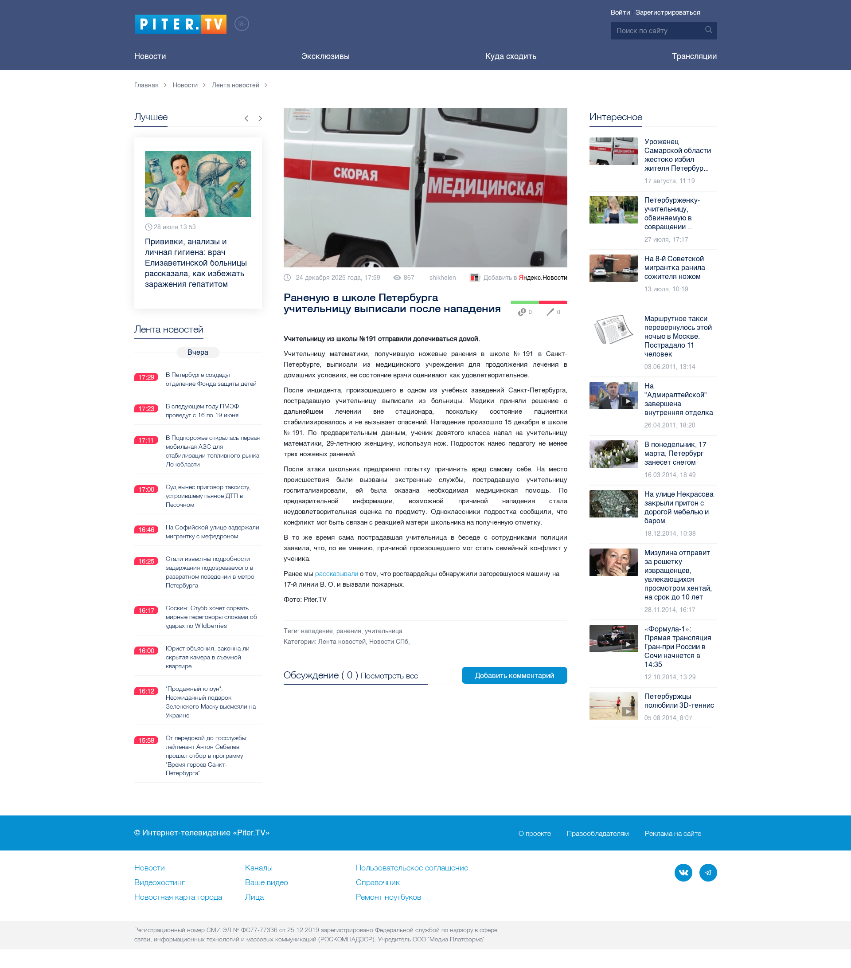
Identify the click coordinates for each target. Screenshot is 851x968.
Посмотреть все (389, 675)
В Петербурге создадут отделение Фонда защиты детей (211, 379)
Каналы (259, 868)
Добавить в (525, 278)
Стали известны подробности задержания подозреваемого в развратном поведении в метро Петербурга (210, 572)
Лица (254, 897)
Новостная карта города (178, 897)
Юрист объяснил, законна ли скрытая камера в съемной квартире (208, 657)
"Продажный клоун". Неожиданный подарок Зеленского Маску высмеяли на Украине (211, 702)
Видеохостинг (159, 882)
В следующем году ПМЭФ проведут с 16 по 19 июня (202, 410)
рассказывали (336, 573)
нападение (317, 631)
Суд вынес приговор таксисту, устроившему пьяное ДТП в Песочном (208, 496)
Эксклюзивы (325, 56)
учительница (383, 631)
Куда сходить (510, 56)
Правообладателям (598, 833)
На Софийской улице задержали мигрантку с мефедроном (212, 531)
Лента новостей (342, 642)
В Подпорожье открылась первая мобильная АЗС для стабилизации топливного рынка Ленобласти (213, 451)
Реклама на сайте (673, 833)
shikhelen (442, 278)
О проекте (535, 833)
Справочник (378, 882)
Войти (620, 12)
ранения (348, 631)
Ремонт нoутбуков (388, 897)
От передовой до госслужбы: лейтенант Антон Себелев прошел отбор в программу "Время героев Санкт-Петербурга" (207, 755)
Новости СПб (388, 642)
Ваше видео (266, 882)
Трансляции (694, 56)
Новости (150, 56)
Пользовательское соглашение (412, 868)
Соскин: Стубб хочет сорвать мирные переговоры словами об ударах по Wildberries (211, 617)
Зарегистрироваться (668, 12)
